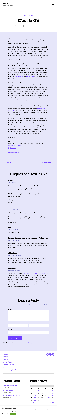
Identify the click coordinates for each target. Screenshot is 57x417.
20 (52, 395)
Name (9, 323)
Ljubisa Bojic (12, 148)
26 (49, 398)
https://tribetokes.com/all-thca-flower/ (34, 273)
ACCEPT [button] (13, 413)
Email (30, 323)
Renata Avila (30, 77)
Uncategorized (28, 15)
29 (35, 400)
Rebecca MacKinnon (14, 146)
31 (42, 400)
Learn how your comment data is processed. (37, 343)
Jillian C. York (8, 3)
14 (31, 395)
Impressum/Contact (10, 370)
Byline (5, 359)
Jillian (19, 26)
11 (45, 393)
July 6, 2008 (28, 26)
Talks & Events (8, 365)
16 (38, 395)
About (5, 354)
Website (10, 329)
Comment (11, 309)
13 (52, 393)
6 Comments (39, 26)
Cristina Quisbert (13, 150)
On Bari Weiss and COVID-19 (11, 395)
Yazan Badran (19, 77)
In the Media (7, 362)
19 (49, 395)
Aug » (52, 402)
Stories (5, 367)
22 (35, 398)
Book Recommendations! (10, 385)
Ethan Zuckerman (13, 152)
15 (35, 395)
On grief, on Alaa (8, 390)
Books (5, 357)
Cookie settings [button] (5, 414)
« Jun (32, 402)
